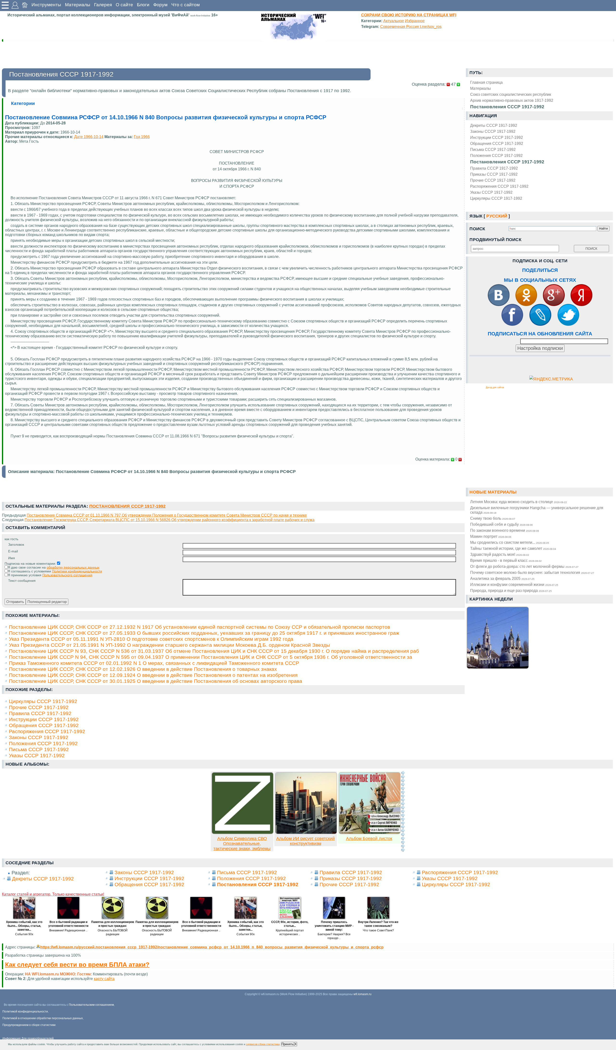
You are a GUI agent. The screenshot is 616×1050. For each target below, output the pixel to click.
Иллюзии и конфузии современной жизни (514, 584)
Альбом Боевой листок (369, 838)
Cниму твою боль (492, 518)
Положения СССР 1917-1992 (496, 155)
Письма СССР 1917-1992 (493, 149)
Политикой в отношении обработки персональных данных (42, 1018)
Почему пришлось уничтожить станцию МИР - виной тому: (334, 925)
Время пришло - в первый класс (506, 560)
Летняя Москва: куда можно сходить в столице (518, 501)
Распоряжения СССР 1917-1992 (499, 186)
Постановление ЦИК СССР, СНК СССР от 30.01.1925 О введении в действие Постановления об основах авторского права (155, 681)
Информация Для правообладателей (28, 1038)
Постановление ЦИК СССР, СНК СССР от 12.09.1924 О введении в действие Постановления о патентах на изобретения (153, 675)
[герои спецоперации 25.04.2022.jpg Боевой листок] (370, 832)
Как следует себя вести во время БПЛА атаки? (77, 964)
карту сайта (104, 978)
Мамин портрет (490, 536)
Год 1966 (142, 136)
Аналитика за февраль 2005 (502, 578)
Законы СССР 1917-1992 (492, 131)
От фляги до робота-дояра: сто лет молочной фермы (524, 566)
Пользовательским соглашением (91, 1004)
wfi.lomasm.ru (362, 994)
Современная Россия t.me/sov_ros (411, 26)
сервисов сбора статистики (263, 1044)
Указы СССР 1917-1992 (491, 192)
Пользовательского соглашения (67, 575)
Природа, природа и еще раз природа (511, 590)
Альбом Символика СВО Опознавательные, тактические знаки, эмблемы (241, 843)
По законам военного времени (504, 530)
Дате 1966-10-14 (88, 136)
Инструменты (46, 4)
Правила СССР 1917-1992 (494, 168)
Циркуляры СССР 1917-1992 (496, 198)
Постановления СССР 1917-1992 (507, 161)
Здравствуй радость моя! (499, 554)
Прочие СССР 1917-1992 (492, 180)
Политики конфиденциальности (77, 571)
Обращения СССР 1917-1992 (496, 143)
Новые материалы (493, 492)
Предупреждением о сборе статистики (29, 1025)
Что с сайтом (185, 4)
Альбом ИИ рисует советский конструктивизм (305, 841)
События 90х (24, 934)
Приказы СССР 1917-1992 (494, 174)
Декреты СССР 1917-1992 (493, 125)
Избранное (415, 21)
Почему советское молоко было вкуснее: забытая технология (532, 572)
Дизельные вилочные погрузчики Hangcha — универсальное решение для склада (536, 510)
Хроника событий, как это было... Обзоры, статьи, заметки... (24, 925)
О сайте (124, 4)
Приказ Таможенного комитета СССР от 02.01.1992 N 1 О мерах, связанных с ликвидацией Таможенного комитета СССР (154, 663)
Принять (288, 1044)
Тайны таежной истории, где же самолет (513, 548)
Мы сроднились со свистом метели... (509, 542)
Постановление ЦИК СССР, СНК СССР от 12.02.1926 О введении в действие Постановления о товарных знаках (143, 669)
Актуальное (393, 21)
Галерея (103, 4)
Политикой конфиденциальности (25, 1011)
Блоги (143, 4)
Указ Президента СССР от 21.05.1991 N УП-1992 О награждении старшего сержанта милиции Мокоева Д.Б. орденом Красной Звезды (169, 645)
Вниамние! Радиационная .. (68, 930)
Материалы (77, 4)
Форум (160, 4)
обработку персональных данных (73, 567)
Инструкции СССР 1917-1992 (496, 137)
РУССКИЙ (496, 216)
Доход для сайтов (495, 387)
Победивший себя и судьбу (501, 524)
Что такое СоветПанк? (378, 930)
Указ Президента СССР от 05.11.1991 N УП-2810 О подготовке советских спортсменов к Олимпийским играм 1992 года (151, 639)
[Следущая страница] (403, 811)
